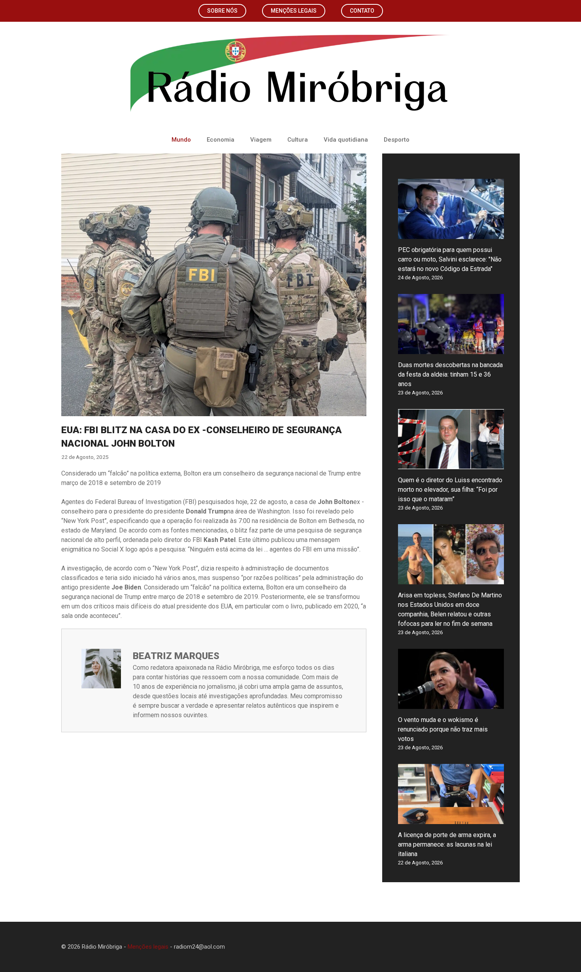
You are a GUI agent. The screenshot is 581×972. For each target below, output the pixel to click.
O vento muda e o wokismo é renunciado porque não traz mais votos (443, 729)
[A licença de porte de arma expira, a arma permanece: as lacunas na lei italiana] (451, 819)
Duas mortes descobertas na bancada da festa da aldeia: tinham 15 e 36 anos (450, 374)
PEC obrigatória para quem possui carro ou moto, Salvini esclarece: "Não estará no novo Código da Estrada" (450, 259)
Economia (220, 139)
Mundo (181, 139)
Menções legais (294, 11)
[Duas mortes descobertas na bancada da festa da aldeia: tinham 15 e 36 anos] (451, 349)
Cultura (297, 139)
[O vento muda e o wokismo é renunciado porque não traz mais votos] (451, 704)
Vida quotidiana (346, 139)
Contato (362, 11)
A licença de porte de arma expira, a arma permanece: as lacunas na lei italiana (447, 844)
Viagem (261, 139)
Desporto (396, 139)
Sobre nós (222, 11)
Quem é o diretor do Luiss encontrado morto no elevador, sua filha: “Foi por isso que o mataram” (450, 489)
